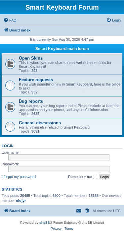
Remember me (80, 177)
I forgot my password (19, 177)
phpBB (44, 222)
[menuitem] (10, 20)
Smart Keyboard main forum (62, 48)
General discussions (40, 122)
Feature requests (36, 79)
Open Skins (31, 58)
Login (8, 146)
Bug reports (31, 101)
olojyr (21, 201)
